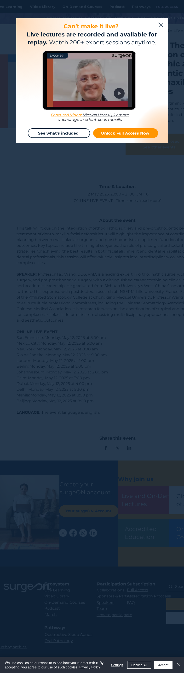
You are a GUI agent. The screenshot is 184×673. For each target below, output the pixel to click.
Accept (163, 664)
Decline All (139, 664)
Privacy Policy (89, 667)
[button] (160, 25)
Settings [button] (117, 664)
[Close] (178, 665)
